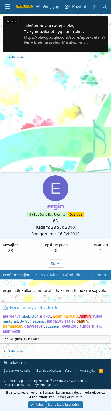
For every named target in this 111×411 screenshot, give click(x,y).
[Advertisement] (55, 116)
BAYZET (25, 321)
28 (10, 250)
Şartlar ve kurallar (18, 370)
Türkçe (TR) (16, 362)
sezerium (53, 326)
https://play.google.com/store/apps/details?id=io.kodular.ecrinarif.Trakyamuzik (64, 39)
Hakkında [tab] (97, 274)
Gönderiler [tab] (73, 274)
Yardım (70, 370)
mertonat (10, 321)
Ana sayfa (87, 370)
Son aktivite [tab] (47, 274)
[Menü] (7, 7)
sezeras (39, 321)
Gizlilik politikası (48, 370)
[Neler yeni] (94, 7)
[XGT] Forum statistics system (32, 385)
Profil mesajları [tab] (17, 274)
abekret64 (30, 316)
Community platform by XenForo (46, 381)
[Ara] (104, 7)
